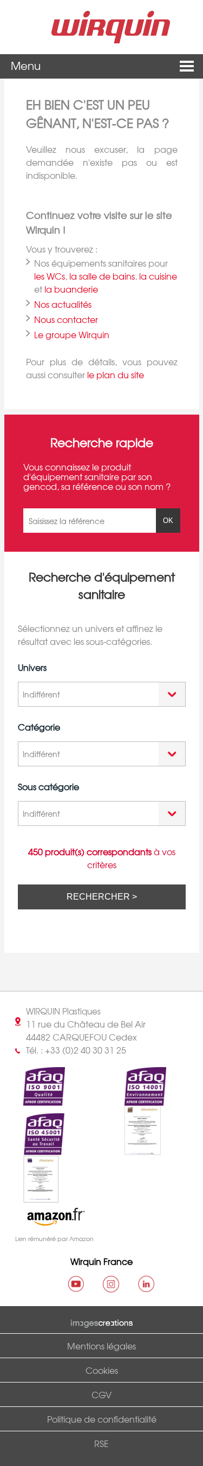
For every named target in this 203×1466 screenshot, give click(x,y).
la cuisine (158, 275)
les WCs (49, 275)
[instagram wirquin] (111, 1284)
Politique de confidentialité (101, 1418)
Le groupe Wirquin (71, 334)
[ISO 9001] (34, 1099)
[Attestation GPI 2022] (133, 1148)
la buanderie (71, 288)
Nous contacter (66, 319)
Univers (32, 667)
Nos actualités (62, 304)
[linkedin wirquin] (146, 1284)
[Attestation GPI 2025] (31, 1196)
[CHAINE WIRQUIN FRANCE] (76, 1284)
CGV (101, 1394)
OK (168, 520)
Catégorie (39, 726)
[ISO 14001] (136, 1099)
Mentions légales (101, 1345)
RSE (101, 1443)
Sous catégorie (48, 786)
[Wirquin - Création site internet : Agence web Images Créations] (102, 1321)
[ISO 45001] (34, 1148)
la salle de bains (102, 275)
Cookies (102, 1370)
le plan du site (115, 374)
